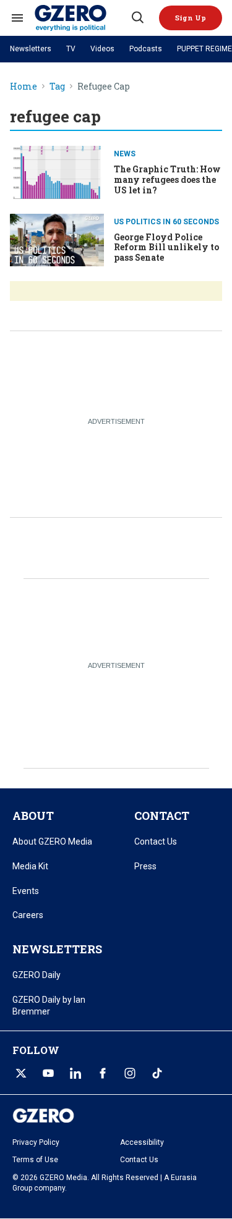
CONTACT (161, 815)
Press (145, 866)
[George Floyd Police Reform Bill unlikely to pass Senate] (57, 238)
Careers (27, 915)
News (124, 154)
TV (70, 48)
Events (25, 891)
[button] (190, 18)
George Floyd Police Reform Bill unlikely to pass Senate (166, 247)
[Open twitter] (21, 1073)
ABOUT (33, 815)
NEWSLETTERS (57, 949)
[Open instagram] (130, 1073)
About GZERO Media (52, 841)
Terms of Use (35, 1159)
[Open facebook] (102, 1073)
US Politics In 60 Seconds (166, 221)
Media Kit (30, 866)
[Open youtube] (48, 1073)
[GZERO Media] (82, 18)
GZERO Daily (36, 975)
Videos (102, 48)
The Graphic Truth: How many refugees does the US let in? (167, 179)
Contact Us (155, 841)
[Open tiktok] (157, 1073)
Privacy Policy (35, 1142)
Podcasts (145, 48)
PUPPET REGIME (204, 48)
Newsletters (30, 48)
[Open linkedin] (75, 1073)
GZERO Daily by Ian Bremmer (48, 1006)
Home (23, 87)
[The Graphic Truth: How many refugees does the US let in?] (57, 170)
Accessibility (142, 1142)
